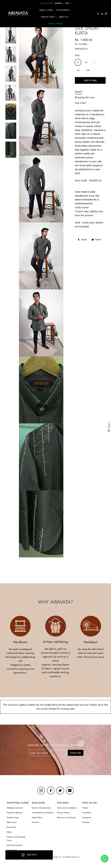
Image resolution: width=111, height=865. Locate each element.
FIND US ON (89, 803)
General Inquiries (14, 845)
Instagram (86, 817)
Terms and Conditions (67, 808)
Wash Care (12, 822)
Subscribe (75, 753)
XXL (88, 70)
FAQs (9, 832)
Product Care (13, 817)
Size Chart (80, 103)
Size (77, 55)
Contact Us (12, 850)
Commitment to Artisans (43, 812)
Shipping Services (84, 97)
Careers (35, 822)
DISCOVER (38, 803)
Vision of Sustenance (41, 808)
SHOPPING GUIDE (18, 803)
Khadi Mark (37, 817)
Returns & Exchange (66, 817)
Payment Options (14, 812)
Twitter (85, 808)
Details (78, 92)
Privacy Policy (63, 812)
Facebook (86, 812)
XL (78, 70)
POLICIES (63, 803)
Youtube (85, 822)
